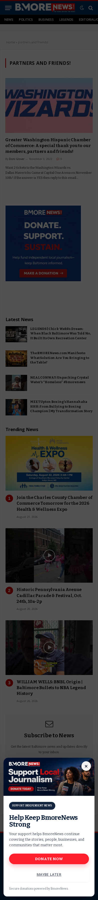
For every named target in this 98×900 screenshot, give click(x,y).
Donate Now (49, 859)
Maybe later (49, 874)
